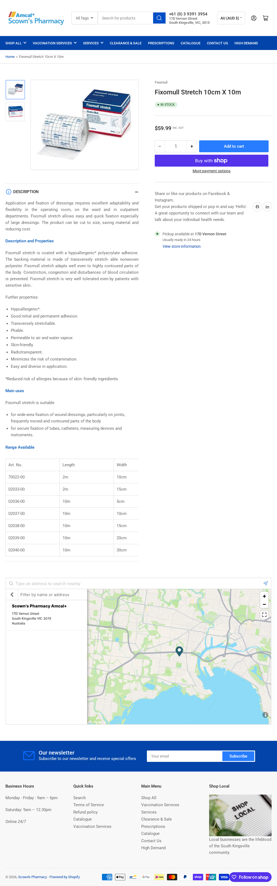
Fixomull (161, 82)
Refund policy (85, 812)
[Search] (159, 18)
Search (79, 797)
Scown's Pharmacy (32, 877)
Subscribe (238, 756)
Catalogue (190, 43)
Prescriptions (161, 43)
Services (91, 43)
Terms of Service (88, 804)
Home (10, 57)
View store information (182, 246)
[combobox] (132, 18)
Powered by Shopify (65, 877)
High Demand (246, 43)
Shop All (13, 43)
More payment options (211, 171)
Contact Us (217, 43)
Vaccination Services (52, 43)
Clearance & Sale (125, 43)
